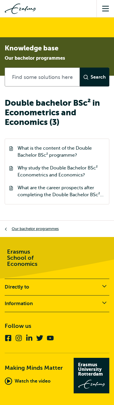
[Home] (20, 8)
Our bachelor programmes (35, 229)
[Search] (94, 77)
